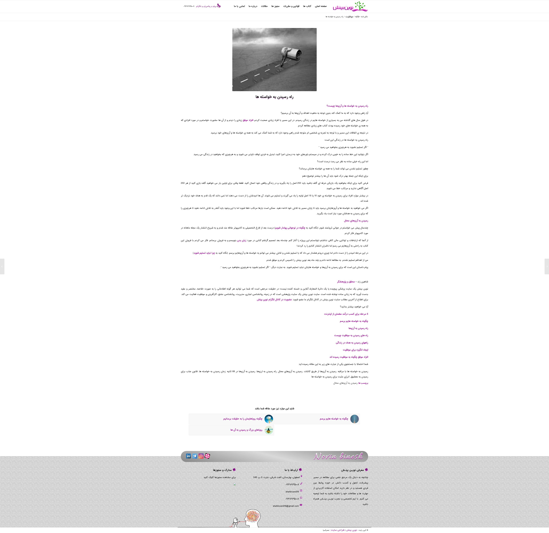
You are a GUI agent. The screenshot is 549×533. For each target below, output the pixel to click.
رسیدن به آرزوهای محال (345, 383)
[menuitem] (321, 6)
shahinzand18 (292, 492)
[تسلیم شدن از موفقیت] (547, 266)
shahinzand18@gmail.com (286, 506)
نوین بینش (351, 530)
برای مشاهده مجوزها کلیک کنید (220, 477)
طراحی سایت (337, 530)
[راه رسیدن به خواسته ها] (274, 59)
